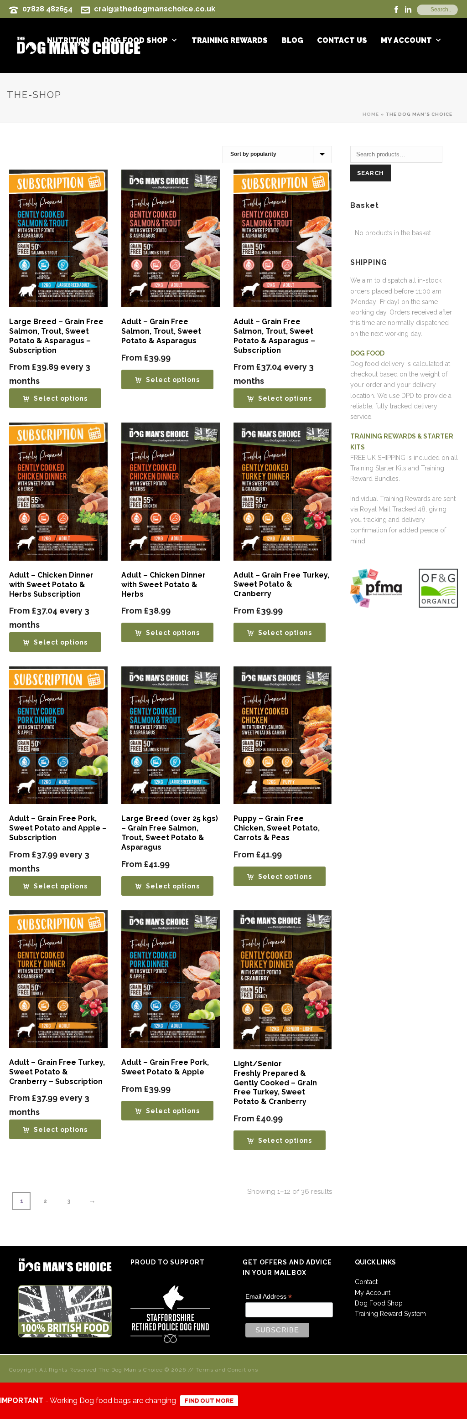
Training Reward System (390, 1313)
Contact (366, 1281)
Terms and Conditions (227, 1370)
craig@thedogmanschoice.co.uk (154, 9)
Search (370, 173)
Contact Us (342, 40)
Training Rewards (230, 40)
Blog (292, 40)
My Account (406, 40)
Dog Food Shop (379, 1303)
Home (371, 114)
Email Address (268, 1296)
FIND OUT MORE (209, 1400)
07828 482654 (47, 9)
